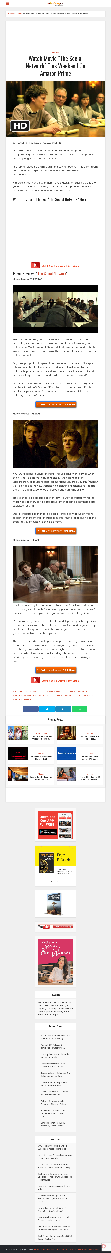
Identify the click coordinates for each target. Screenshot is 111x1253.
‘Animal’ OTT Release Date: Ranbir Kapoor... (90, 737)
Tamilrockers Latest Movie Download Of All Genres (90, 757)
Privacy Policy (49, 1249)
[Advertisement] (55, 34)
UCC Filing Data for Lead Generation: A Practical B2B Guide (55, 1157)
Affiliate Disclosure (86, 1249)
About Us (38, 1249)
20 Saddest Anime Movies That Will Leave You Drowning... (41, 737)
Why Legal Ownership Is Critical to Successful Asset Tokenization (54, 1147)
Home (11, 13)
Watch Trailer (23, 699)
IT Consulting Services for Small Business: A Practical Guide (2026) (54, 1166)
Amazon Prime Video (27, 691)
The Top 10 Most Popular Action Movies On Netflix (41, 757)
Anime (37, 733)
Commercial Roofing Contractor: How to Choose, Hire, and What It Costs (53, 1198)
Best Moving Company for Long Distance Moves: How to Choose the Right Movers (55, 1177)
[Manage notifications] (104, 1246)
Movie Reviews (52, 691)
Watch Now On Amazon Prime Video (60, 266)
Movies (19, 13)
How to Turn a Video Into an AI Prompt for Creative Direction (52, 1209)
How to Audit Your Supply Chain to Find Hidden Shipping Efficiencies (54, 1228)
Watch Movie (23, 695)
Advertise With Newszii (66, 1249)
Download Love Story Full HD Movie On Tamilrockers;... (90, 778)
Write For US (100, 1249)
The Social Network (52, 273)
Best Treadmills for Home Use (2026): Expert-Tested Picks (55, 1237)
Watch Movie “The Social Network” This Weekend (63, 695)
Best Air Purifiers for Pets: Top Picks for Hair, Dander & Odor (54, 1219)
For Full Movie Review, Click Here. (56, 404)
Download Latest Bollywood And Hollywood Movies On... (41, 778)
